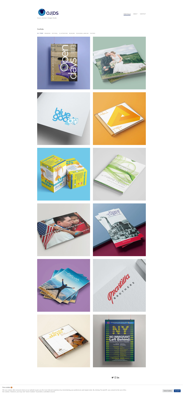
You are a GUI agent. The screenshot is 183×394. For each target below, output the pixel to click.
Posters (92, 33)
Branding (47, 33)
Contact (143, 14)
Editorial (55, 33)
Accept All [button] (177, 390)
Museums (72, 33)
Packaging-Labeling (82, 33)
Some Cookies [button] (168, 391)
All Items (40, 33)
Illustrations (63, 33)
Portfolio (127, 14)
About (135, 14)
